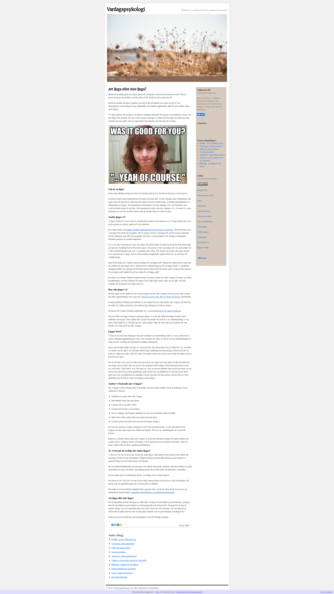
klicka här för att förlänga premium (189, 592)
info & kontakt (326, 592)
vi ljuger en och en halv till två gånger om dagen (160, 296)
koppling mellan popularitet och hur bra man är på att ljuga (149, 229)
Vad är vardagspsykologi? (122, 572)
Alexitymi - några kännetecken (124, 556)
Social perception (118, 552)
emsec (199, 200)
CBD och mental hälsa (120, 547)
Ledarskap (201, 205)
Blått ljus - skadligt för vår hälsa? (124, 564)
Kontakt (133, 79)
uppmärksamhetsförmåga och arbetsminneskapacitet (153, 492)
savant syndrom (210, 178)
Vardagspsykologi (126, 9)
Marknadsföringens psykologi (123, 568)
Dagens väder (202, 247)
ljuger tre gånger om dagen (170, 310)
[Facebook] (113, 525)
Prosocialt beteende (119, 577)
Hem (113, 79)
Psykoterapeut (203, 231)
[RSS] (121, 525)
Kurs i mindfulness (205, 221)
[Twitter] (115, 525)
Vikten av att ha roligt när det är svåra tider (129, 560)
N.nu (157, 592)
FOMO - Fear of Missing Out (123, 539)
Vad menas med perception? (123, 543)
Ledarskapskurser (204, 216)
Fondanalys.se (203, 242)
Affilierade (201, 257)
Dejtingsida (202, 237)
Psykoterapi (202, 226)
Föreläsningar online (205, 195)
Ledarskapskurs (203, 211)
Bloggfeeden (202, 190)
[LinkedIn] (118, 525)
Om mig (122, 79)
